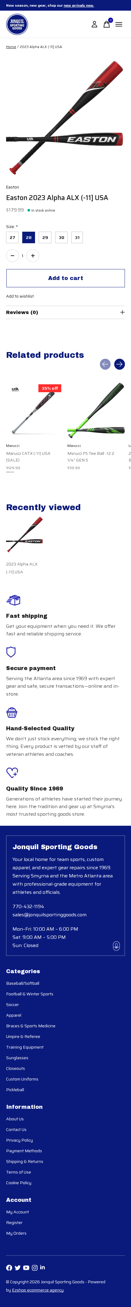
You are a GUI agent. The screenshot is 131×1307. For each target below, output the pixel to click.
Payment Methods (24, 1150)
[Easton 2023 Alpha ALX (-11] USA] (24, 534)
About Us (15, 1118)
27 (12, 237)
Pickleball (15, 1089)
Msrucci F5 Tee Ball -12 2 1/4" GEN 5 (90, 456)
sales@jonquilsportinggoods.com (49, 914)
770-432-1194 (28, 906)
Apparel (13, 1015)
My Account (17, 1211)
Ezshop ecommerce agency (38, 1290)
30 (61, 237)
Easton (12, 187)
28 (29, 237)
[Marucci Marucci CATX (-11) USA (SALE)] (35, 410)
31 (77, 237)
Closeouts (15, 1068)
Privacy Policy (19, 1140)
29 (45, 237)
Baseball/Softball (22, 983)
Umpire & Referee (23, 1036)
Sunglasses (17, 1057)
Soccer (12, 1004)
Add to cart (65, 278)
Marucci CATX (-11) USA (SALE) (28, 456)
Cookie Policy (18, 1182)
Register (14, 1222)
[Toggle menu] (119, 24)
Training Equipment (25, 1047)
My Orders (16, 1233)
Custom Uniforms (22, 1079)
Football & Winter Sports (29, 994)
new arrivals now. (79, 5)
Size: (12, 226)
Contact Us (16, 1129)
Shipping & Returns (24, 1161)
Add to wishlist (20, 296)
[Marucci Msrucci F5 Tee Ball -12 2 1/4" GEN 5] (96, 410)
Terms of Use (18, 1172)
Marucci (12, 445)
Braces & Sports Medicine (30, 1025)
